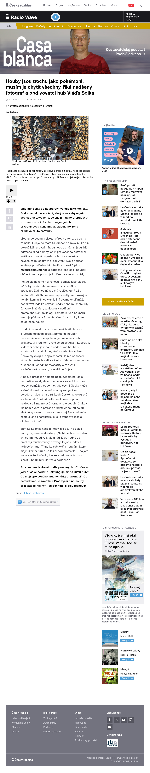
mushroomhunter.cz (34, 269)
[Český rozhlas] (19, 5)
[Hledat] (140, 5)
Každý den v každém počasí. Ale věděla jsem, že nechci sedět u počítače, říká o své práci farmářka (131, 375)
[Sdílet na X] (9, 219)
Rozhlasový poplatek (86, 740)
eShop (15, 731)
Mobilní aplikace (52, 731)
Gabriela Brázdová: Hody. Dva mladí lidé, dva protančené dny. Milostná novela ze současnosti (130, 239)
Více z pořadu (111, 314)
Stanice (87, 5)
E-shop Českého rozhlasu (119, 528)
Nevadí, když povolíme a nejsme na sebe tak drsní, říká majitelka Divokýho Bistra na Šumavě (130, 400)
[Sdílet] (13, 201)
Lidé (125, 26)
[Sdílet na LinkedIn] (9, 227)
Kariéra (79, 731)
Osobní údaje (104, 758)
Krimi (107, 139)
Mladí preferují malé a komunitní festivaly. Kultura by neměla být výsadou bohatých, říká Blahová (131, 436)
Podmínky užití (121, 758)
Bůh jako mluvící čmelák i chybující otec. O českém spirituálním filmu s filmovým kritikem (131, 278)
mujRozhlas (74, 5)
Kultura (103, 26)
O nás (115, 26)
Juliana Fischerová (49, 161)
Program (60, 5)
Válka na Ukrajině (21, 718)
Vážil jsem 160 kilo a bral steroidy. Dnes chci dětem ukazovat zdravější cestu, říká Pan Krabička (132, 507)
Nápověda (80, 722)
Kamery (130, 20)
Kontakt (79, 736)
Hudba (90, 26)
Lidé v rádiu (81, 727)
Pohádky (108, 144)
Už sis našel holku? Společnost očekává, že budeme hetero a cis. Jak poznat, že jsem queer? (131, 461)
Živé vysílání (110, 155)
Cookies (91, 758)
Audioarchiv (132, 17)
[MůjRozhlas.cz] (12, 112)
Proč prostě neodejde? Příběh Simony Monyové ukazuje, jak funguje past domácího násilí (131, 193)
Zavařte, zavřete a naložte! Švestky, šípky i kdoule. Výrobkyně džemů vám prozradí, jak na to (131, 326)
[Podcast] (8, 201)
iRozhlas (47, 5)
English (134, 758)
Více (136, 26)
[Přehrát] (11, 190)
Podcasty (48, 727)
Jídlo (9, 26)
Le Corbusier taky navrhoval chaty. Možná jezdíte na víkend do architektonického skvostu (131, 215)
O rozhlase (101, 5)
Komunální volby (21, 722)
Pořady (41, 26)
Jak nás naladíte (83, 718)
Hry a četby (109, 134)
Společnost (75, 26)
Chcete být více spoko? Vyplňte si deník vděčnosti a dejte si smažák (131, 259)
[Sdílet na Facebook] (9, 211)
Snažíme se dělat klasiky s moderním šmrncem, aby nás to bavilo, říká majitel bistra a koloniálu (132, 349)
